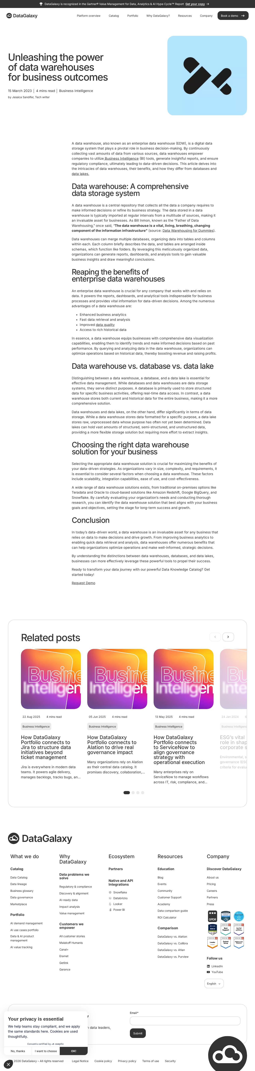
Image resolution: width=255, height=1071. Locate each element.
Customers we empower (71, 926)
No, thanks (18, 1051)
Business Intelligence (121, 158)
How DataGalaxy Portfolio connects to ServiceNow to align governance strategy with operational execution (179, 749)
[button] (127, 792)
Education (166, 869)
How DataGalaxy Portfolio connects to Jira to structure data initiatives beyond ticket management (46, 747)
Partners (116, 869)
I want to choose (46, 1051)
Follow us (215, 958)
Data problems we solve (74, 876)
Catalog (16, 869)
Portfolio (17, 915)
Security (170, 1061)
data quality (105, 325)
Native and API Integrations (121, 882)
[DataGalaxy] (21, 15)
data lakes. (80, 174)
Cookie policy (103, 1061)
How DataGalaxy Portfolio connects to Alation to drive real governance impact (111, 744)
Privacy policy (127, 1061)
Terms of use (150, 1061)
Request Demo (83, 583)
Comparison (168, 928)
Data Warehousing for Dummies (188, 231)
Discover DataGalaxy (224, 869)
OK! (73, 1051)
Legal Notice (80, 1061)
